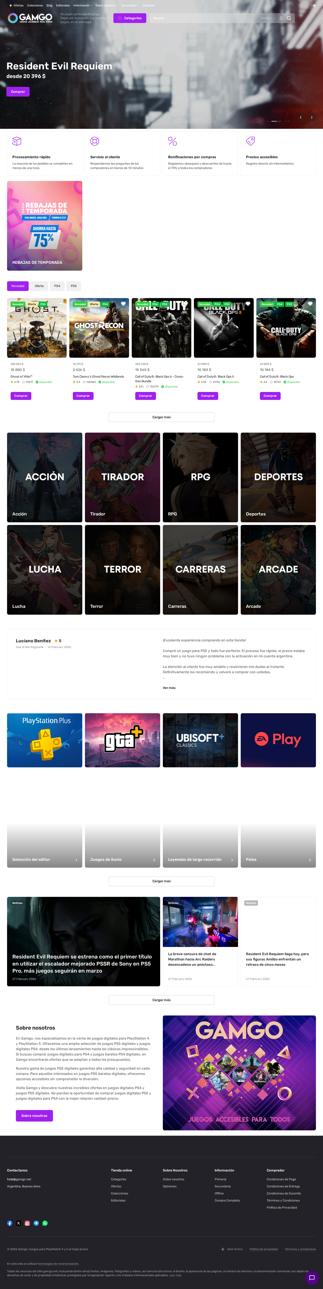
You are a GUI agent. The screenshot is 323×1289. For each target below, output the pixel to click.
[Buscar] (289, 18)
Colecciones (119, 1193)
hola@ (11, 1179)
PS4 (57, 286)
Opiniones (170, 1186)
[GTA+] (122, 740)
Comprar (18, 92)
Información (224, 1170)
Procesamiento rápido (31, 157)
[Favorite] (61, 304)
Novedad (17, 286)
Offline (219, 1193)
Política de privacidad (264, 1249)
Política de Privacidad (282, 1207)
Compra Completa (227, 1200)
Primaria (220, 1179)
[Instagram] (27, 1223)
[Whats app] (45, 1223)
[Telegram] (36, 1223)
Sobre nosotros (34, 1116)
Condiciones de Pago (281, 1179)
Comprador (276, 1170)
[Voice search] (281, 18)
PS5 (74, 286)
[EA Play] (278, 740)
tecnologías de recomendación (58, 1263)
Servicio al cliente (105, 157)
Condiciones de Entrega (283, 1186)
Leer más (175, 1275)
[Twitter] (18, 1223)
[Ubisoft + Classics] (200, 740)
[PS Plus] (44, 740)
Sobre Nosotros (175, 1170)
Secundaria (223, 1186)
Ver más (169, 688)
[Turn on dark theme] (314, 5)
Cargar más (161, 417)
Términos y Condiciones (283, 1200)
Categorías (118, 1179)
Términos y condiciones (300, 1249)
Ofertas (116, 1186)
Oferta (39, 286)
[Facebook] (9, 1223)
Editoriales (118, 1200)
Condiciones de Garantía (284, 1193)
